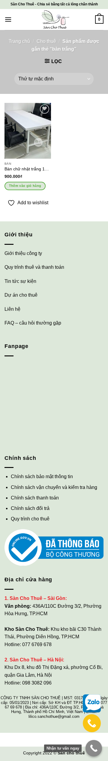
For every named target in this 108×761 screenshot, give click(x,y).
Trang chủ (19, 41)
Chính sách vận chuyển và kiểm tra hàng (54, 487)
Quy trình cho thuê (30, 518)
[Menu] (8, 19)
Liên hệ (12, 309)
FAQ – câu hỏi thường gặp (32, 322)
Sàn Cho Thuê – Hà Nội (36, 659)
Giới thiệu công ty (23, 253)
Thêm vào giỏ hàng (25, 185)
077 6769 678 (37, 644)
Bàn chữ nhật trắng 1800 (27, 169)
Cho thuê (46, 41)
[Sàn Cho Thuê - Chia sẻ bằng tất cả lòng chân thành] (54, 19)
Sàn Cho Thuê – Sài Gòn (37, 598)
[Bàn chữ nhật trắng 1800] (27, 131)
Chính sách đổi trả (30, 508)
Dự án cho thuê (21, 295)
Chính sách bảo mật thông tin (42, 476)
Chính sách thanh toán (35, 497)
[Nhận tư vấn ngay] (94, 748)
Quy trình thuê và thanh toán (34, 267)
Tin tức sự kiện (20, 281)
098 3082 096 (37, 682)
